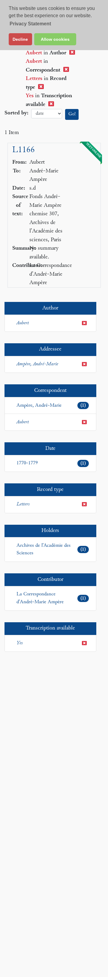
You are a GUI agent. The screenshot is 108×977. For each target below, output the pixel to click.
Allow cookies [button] (55, 39)
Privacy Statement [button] (30, 23)
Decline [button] (20, 39)
